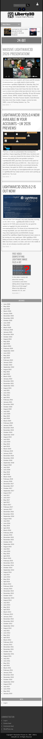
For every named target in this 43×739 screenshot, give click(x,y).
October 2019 (8, 432)
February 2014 (8, 586)
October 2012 (8, 623)
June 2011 (7, 661)
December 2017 (9, 483)
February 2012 (8, 642)
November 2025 (9, 318)
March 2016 (7, 530)
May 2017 (7, 500)
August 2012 (8, 628)
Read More (6, 105)
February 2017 (8, 507)
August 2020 (8, 409)
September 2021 (9, 386)
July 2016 (7, 521)
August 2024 (8, 339)
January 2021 (8, 402)
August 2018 (8, 465)
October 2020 (8, 407)
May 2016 (7, 525)
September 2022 (9, 367)
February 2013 (8, 614)
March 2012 (7, 640)
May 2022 (7, 372)
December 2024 (9, 334)
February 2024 (8, 348)
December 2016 (9, 511)
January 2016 (8, 535)
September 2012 (9, 626)
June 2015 (7, 551)
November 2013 (9, 593)
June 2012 (7, 633)
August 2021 (8, 388)
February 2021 (8, 400)
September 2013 (9, 598)
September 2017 (9, 490)
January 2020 (8, 425)
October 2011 (8, 651)
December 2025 (9, 316)
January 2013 (8, 616)
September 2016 (9, 516)
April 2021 (7, 397)
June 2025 (7, 323)
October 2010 (8, 679)
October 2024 (8, 337)
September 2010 (9, 682)
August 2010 (8, 684)
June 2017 (7, 497)
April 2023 (7, 358)
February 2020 (8, 423)
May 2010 (7, 691)
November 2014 (9, 565)
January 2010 (8, 693)
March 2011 (7, 668)
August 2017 (8, 493)
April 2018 (7, 474)
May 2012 (7, 635)
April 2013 (7, 609)
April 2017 (7, 502)
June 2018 (7, 469)
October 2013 (8, 595)
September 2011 (9, 654)
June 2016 (7, 523)
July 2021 (7, 390)
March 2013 (7, 612)
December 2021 (9, 381)
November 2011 (9, 649)
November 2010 (9, 677)
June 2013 (7, 605)
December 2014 (9, 563)
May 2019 (7, 444)
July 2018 (7, 467)
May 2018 (7, 472)
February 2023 (8, 360)
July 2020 (7, 411)
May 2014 (7, 579)
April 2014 (7, 581)
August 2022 (8, 369)
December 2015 (9, 537)
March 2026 (7, 311)
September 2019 (9, 435)
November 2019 (9, 430)
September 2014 (9, 570)
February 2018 (8, 479)
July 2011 (7, 658)
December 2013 (9, 591)
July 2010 (7, 686)
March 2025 (7, 327)
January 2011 (8, 672)
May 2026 (7, 306)
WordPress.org (8, 729)
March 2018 (7, 476)
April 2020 (7, 418)
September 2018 (9, 462)
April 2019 (7, 446)
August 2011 (7, 656)
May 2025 (7, 325)
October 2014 (8, 567)
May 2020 (7, 416)
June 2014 (7, 577)
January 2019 (8, 453)
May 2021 (7, 395)
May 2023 (7, 355)
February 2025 (8, 330)
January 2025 (8, 332)
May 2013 (7, 607)
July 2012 (7, 630)
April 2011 (7, 665)
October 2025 (8, 320)
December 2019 (9, 427)
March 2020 (7, 421)
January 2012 (8, 644)
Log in (5, 703)
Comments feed (9, 726)
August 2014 (8, 572)
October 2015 (8, 542)
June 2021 (7, 393)
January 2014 (8, 588)
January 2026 (8, 313)
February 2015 (8, 560)
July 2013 (7, 602)
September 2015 (9, 544)
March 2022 (7, 376)
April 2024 (7, 344)
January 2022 (8, 379)
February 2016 (8, 532)
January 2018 (8, 481)
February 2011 (8, 670)
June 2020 (7, 413)
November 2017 (9, 486)
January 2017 (8, 509)
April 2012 (7, 637)
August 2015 (8, 546)
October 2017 (8, 488)
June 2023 (7, 353)
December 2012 (9, 619)
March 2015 (7, 558)
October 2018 (8, 460)
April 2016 (7, 528)
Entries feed (7, 723)
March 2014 (7, 584)
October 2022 (8, 365)
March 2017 (7, 504)
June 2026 (7, 304)
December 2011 (9, 647)
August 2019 (8, 437)
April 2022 (7, 374)
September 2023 (9, 351)
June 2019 (7, 441)
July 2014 (7, 574)
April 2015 (7, 556)
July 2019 (7, 439)
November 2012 (9, 621)
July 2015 (7, 549)
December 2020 (9, 404)
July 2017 (7, 495)
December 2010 (9, 675)
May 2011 (7, 663)
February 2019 (8, 451)
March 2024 (7, 346)
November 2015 (9, 539)
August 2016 (8, 518)
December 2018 (9, 455)
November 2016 (9, 514)
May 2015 (7, 553)
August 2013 (8, 600)
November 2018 (9, 458)
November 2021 (9, 383)
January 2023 (8, 362)
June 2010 (7, 689)
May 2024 (7, 341)
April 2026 (7, 309)
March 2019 (7, 449)
